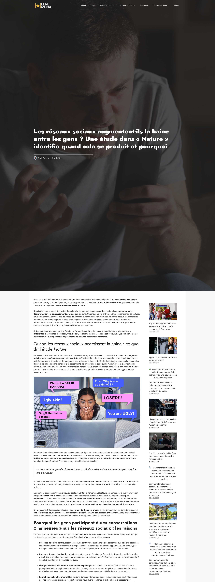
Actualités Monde (125, 5)
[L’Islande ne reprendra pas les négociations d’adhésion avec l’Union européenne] (163, 414)
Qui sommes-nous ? (161, 5)
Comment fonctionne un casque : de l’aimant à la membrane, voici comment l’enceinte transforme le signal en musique (162, 489)
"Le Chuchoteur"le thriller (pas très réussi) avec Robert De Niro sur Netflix (162, 456)
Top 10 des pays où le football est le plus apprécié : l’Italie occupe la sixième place (162, 326)
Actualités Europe (88, 5)
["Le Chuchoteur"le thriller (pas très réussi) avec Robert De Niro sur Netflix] (163, 448)
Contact (176, 5)
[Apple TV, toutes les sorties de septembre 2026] (163, 353)
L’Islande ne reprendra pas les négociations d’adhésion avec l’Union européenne (162, 422)
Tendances (143, 5)
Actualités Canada (107, 5)
